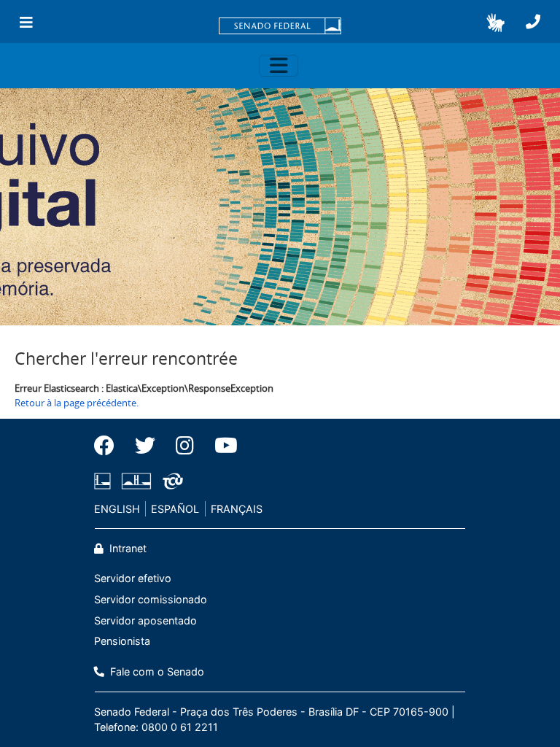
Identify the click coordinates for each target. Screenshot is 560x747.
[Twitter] (145, 445)
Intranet (126, 548)
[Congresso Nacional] (136, 481)
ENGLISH (117, 509)
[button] (495, 22)
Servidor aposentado (145, 620)
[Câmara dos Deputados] (105, 481)
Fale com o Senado (155, 671)
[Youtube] (221, 445)
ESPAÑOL (175, 509)
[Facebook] (109, 445)
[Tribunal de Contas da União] (170, 481)
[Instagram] (185, 445)
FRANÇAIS (236, 509)
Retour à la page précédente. (77, 402)
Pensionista (122, 641)
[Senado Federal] (280, 27)
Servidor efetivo (132, 578)
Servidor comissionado (150, 599)
